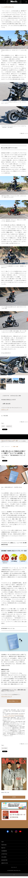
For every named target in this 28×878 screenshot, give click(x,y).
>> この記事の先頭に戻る (7, 6)
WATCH (3, 847)
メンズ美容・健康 (14, 440)
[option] (14, 367)
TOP (2, 841)
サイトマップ (14, 867)
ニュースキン (4, 748)
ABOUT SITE (4, 863)
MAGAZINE (4, 860)
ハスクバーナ (9, 426)
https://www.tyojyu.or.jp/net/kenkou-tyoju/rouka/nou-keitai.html (13, 716)
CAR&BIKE (4, 851)
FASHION (3, 844)
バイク (3, 426)
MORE (14, 797)
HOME (2, 440)
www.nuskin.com (5, 696)
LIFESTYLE (7, 440)
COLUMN (3, 857)
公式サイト (4, 409)
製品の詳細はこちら (13, 701)
